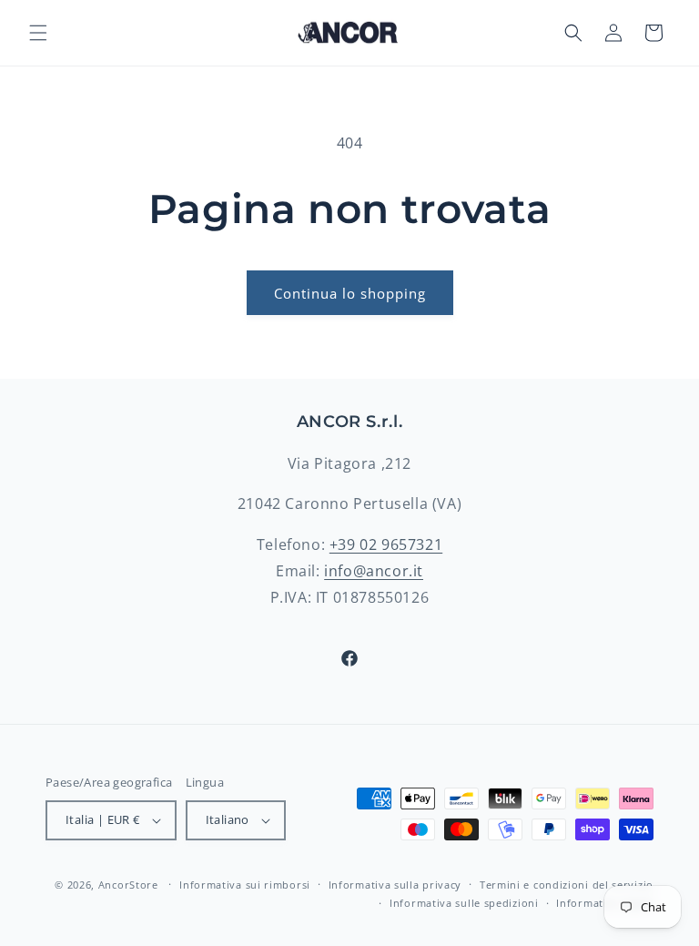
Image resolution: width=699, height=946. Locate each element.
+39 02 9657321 (385, 544)
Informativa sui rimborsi (244, 884)
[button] (38, 33)
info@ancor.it (373, 571)
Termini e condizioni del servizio (566, 884)
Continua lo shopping (350, 293)
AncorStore (128, 884)
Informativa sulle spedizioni (464, 903)
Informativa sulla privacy (395, 884)
